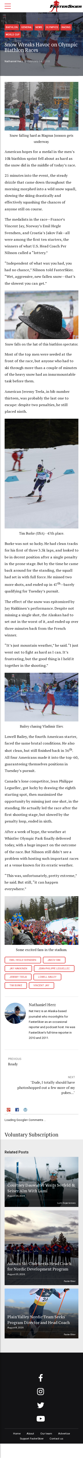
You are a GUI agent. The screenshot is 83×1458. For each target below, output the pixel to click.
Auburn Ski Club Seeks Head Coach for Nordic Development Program (39, 1266)
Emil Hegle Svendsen (22, 960)
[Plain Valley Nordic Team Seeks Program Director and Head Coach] (41, 1313)
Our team (46, 1433)
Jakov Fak (54, 960)
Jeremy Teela (18, 977)
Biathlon (12, 27)
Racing (66, 27)
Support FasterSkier (32, 1438)
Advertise (64, 1433)
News (39, 27)
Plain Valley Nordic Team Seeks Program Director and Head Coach (38, 1319)
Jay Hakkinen (18, 968)
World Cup (13, 34)
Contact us (56, 1438)
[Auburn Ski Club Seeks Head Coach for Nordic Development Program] (41, 1247)
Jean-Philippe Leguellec (54, 968)
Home (17, 1433)
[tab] (9, 1110)
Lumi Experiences (66, 1203)
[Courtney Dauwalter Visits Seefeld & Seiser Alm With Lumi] (41, 1182)
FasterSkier (70, 1281)
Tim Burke (15, 985)
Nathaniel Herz (14, 61)
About (30, 1433)
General (26, 27)
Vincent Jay (41, 985)
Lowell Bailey (47, 977)
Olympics (52, 27)
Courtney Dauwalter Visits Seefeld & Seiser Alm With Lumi (41, 1187)
